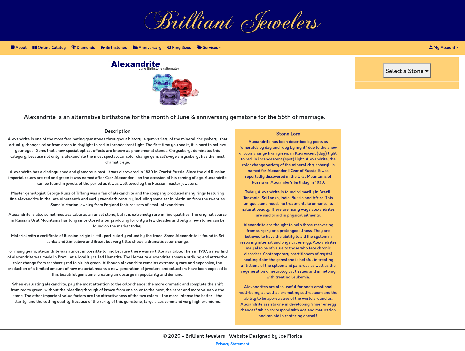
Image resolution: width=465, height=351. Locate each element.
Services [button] (210, 47)
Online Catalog (51, 47)
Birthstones (116, 47)
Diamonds (85, 47)
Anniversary (150, 47)
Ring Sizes (181, 47)
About (21, 47)
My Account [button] (444, 47)
